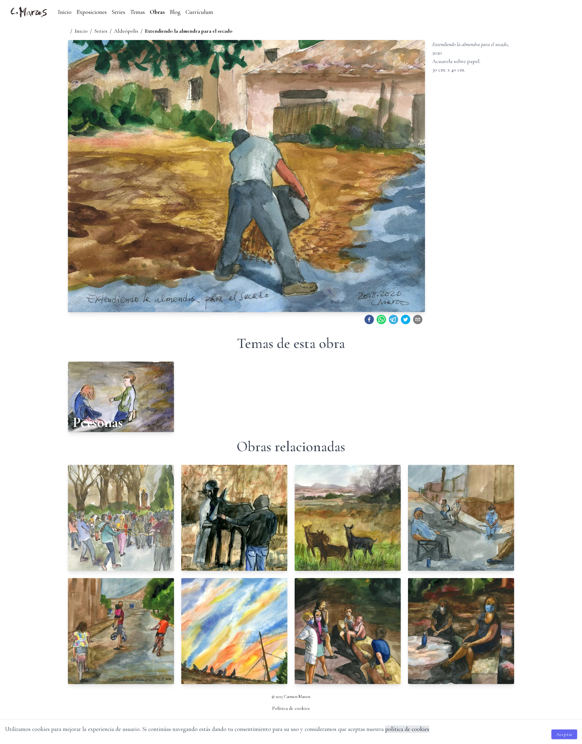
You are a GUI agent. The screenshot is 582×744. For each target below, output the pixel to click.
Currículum (199, 12)
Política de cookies (291, 708)
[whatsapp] (381, 319)
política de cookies (407, 729)
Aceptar (564, 734)
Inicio (65, 12)
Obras (157, 12)
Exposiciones (91, 12)
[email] (418, 319)
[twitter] (405, 319)
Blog (175, 12)
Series (118, 12)
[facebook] (369, 319)
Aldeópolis (126, 31)
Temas (137, 12)
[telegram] (393, 319)
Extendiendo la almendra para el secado (188, 31)
